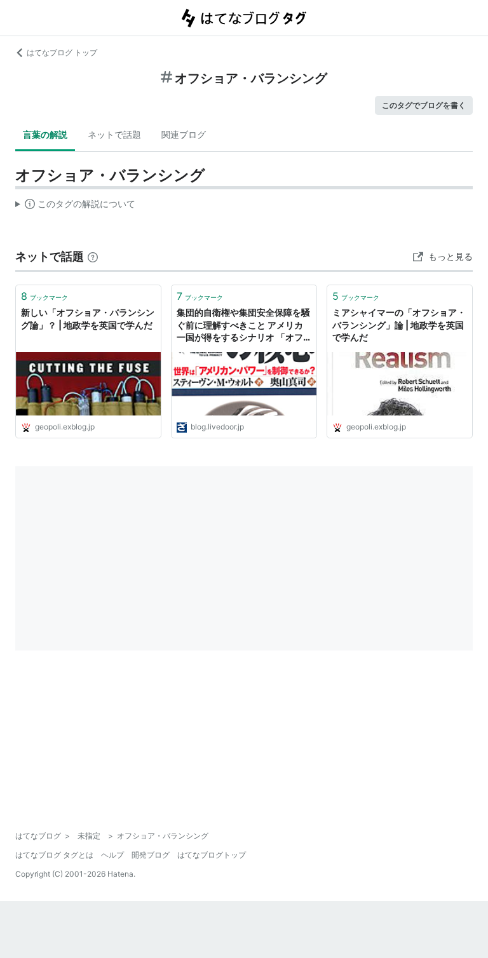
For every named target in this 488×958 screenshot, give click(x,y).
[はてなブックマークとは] (93, 256)
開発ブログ (151, 855)
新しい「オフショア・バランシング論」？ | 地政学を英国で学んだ (87, 318)
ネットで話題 (114, 134)
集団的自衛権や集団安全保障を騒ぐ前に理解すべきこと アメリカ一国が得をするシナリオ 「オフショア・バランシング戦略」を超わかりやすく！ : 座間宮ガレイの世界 (243, 325)
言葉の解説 (45, 134)
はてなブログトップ (211, 855)
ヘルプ (112, 855)
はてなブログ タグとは (54, 855)
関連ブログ (183, 134)
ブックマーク (44, 296)
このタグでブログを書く (424, 105)
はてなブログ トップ (62, 52)
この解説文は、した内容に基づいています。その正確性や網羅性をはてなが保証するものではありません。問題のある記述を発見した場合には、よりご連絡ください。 (75, 206)
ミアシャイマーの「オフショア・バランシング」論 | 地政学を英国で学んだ (399, 324)
